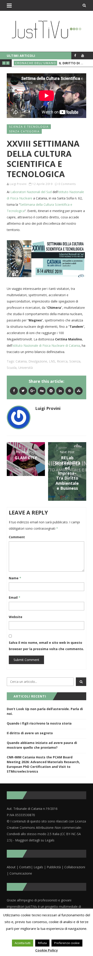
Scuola (11, 367)
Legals (38, 867)
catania (21, 361)
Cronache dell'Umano (35, 63)
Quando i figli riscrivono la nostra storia (39, 723)
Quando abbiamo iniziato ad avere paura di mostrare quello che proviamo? (42, 745)
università (25, 367)
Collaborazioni (74, 867)
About (11, 867)
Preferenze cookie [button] (67, 943)
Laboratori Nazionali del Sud (31, 192)
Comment (17, 537)
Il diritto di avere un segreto (30, 733)
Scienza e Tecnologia (29, 127)
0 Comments (67, 184)
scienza (74, 361)
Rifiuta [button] (42, 943)
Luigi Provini (18, 184)
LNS (52, 361)
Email (14, 597)
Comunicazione (20, 873)
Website (15, 617)
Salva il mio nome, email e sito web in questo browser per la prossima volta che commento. (46, 645)
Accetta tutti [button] (22, 943)
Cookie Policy (46, 950)
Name (15, 578)
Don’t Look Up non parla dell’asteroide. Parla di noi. (45, 711)
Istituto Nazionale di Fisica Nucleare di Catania (46, 345)
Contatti (25, 867)
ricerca (62, 361)
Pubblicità (54, 867)
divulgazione (37, 361)
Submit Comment (26, 660)
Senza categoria (24, 131)
